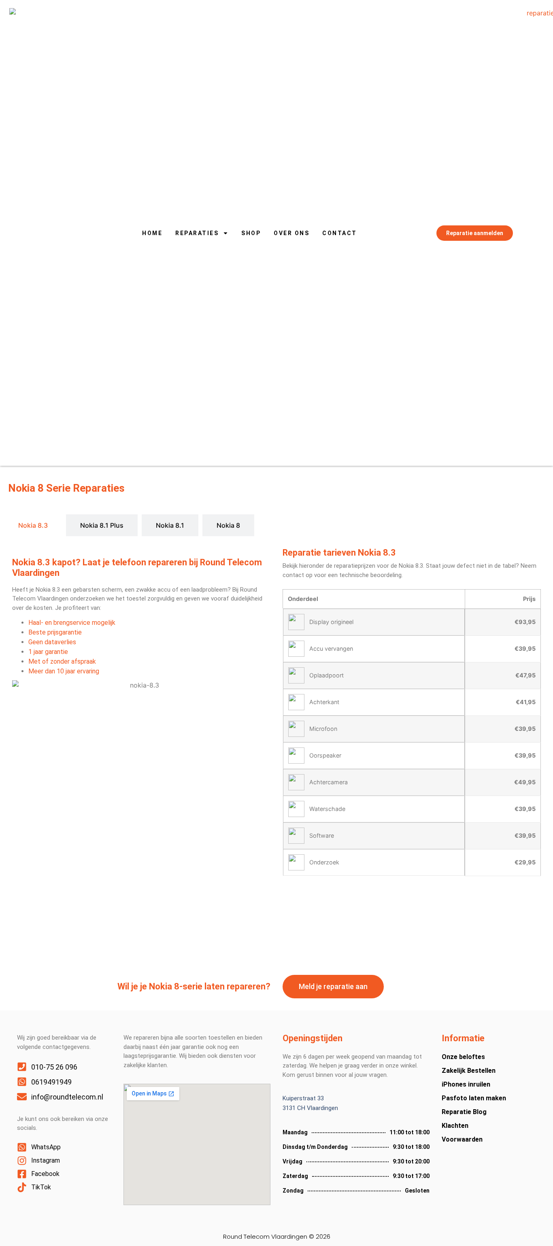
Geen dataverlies (52, 642)
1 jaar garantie (48, 652)
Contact (339, 233)
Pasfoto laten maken (474, 1098)
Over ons (291, 233)
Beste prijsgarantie (55, 632)
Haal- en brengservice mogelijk (71, 622)
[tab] (33, 525)
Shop (251, 233)
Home (152, 233)
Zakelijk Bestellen (469, 1070)
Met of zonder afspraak (62, 661)
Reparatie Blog (464, 1112)
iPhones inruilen (466, 1084)
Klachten (455, 1125)
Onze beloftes (463, 1057)
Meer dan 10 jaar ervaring (63, 671)
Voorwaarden (462, 1139)
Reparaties (197, 233)
